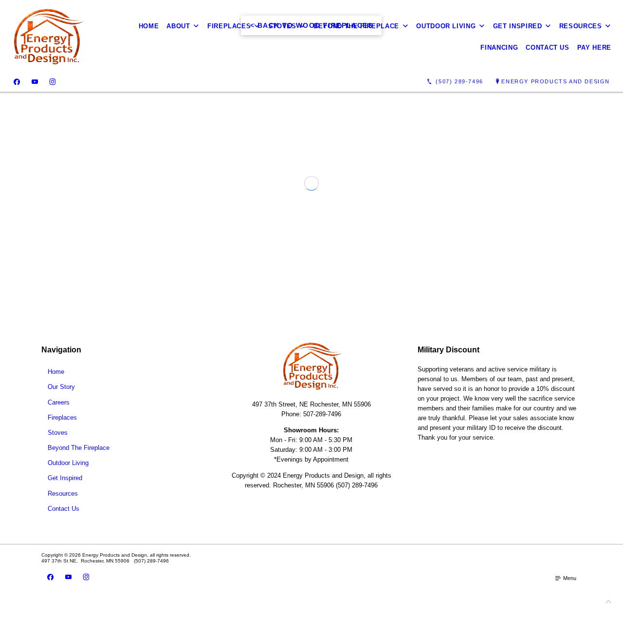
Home (149, 26)
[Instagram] (52, 82)
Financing (499, 47)
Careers (59, 418)
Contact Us (547, 47)
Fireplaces (229, 26)
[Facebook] (17, 82)
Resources (580, 26)
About (178, 26)
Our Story (61, 403)
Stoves (282, 26)
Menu (569, 594)
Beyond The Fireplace (356, 26)
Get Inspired (517, 26)
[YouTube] (35, 82)
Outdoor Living (446, 26)
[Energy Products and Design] (48, 36)
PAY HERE (594, 47)
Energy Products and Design (555, 81)
